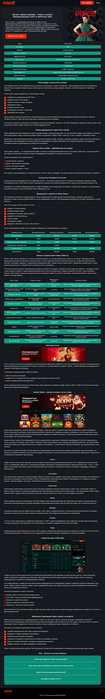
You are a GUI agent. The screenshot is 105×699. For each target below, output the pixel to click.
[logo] (9, 2)
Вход (98, 3)
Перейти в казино (16, 36)
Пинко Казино (61, 695)
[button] (102, 693)
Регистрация (87, 3)
